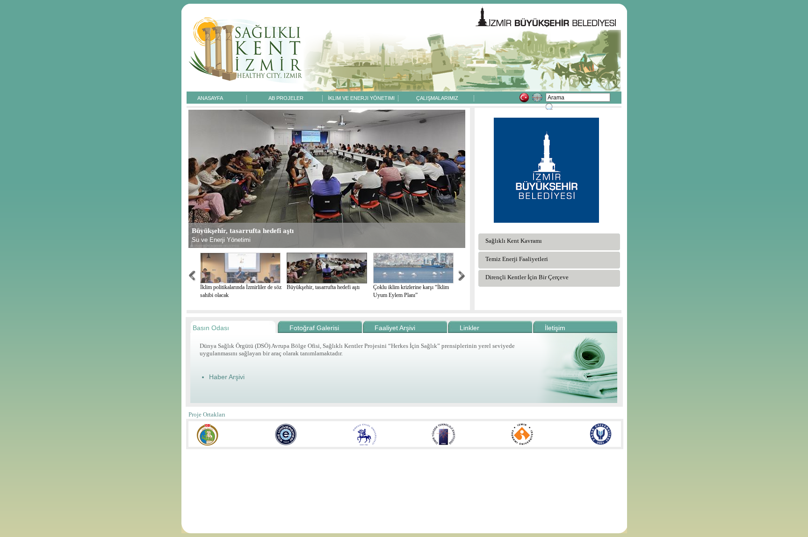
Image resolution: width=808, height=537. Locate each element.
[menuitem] (210, 97)
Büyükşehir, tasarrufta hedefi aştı (323, 287)
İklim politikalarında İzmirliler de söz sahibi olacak (240, 291)
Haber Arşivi (227, 377)
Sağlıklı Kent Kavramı (513, 240)
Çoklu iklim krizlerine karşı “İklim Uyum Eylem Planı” (411, 291)
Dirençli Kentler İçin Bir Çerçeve (527, 277)
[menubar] (324, 97)
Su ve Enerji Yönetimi (221, 239)
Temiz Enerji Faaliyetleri (516, 258)
